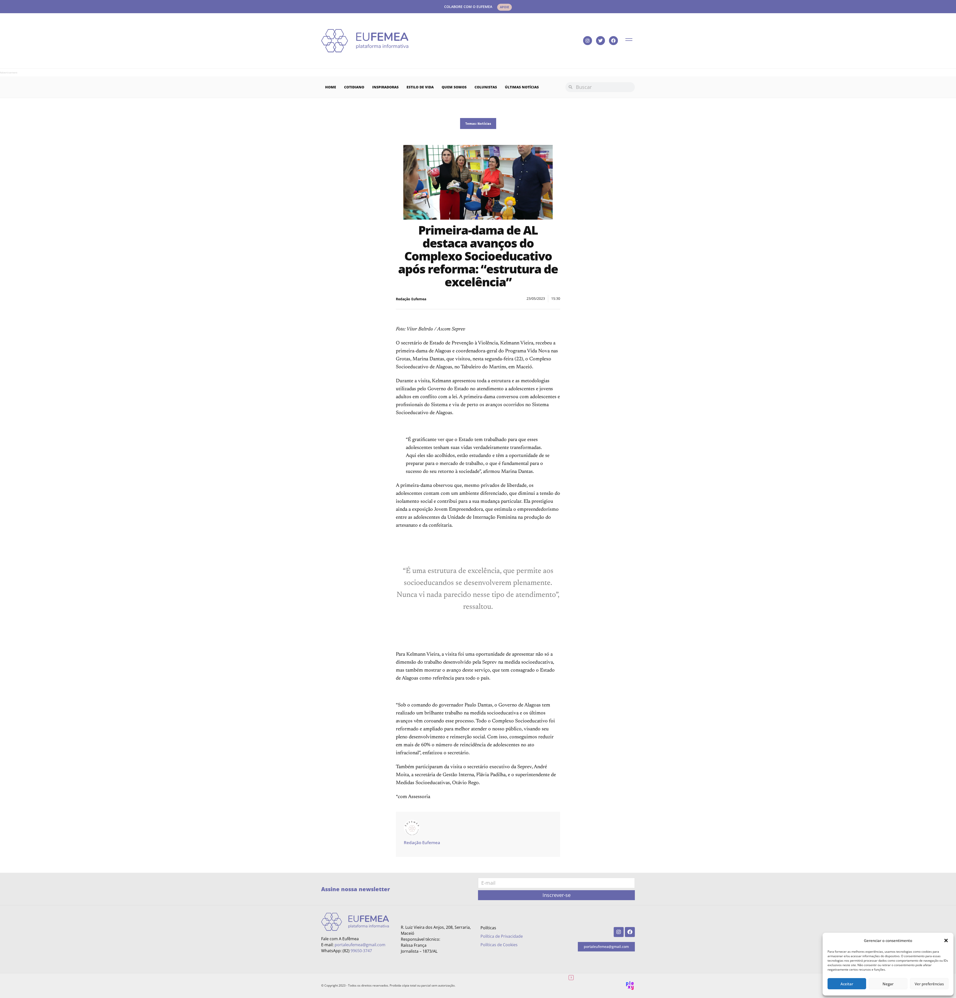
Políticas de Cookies (499, 944)
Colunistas (486, 87)
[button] (946, 940)
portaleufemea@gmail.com (360, 944)
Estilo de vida (420, 87)
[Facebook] (613, 40)
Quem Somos (454, 87)
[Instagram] (587, 40)
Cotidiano (354, 87)
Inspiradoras (385, 87)
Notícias (484, 123)
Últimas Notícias (522, 87)
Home (330, 87)
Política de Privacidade (501, 936)
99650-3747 (361, 950)
